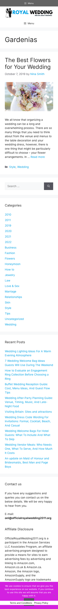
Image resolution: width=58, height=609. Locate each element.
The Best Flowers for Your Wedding (28, 63)
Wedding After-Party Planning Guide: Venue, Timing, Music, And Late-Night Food (29, 402)
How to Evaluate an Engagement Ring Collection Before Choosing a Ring (27, 374)
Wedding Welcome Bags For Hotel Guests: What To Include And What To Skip (27, 435)
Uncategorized (14, 319)
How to (9, 269)
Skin (7, 302)
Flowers (10, 258)
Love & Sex (12, 286)
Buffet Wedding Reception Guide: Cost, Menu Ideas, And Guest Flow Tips (27, 388)
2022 (8, 242)
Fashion (10, 253)
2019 (8, 225)
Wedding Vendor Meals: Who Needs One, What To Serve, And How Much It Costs (28, 449)
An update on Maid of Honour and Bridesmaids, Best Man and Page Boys (27, 462)
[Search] (48, 186)
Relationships (13, 297)
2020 (8, 231)
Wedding (23, 167)
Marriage (10, 291)
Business (10, 247)
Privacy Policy (41, 603)
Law (7, 280)
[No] (54, 595)
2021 (8, 236)
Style (12, 167)
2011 (8, 220)
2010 (8, 214)
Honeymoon (12, 264)
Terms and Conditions (21, 603)
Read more (38, 157)
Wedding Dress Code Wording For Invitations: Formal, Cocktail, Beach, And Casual (28, 421)
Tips (7, 313)
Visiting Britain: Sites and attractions (28, 411)
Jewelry (10, 275)
